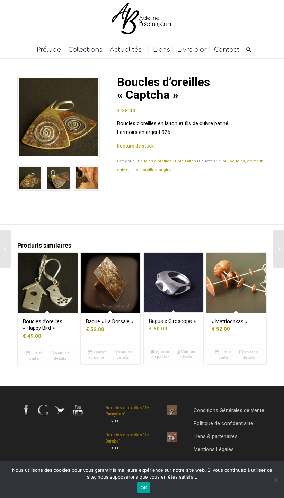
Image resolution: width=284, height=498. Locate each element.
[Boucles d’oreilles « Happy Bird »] (5, 249)
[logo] (142, 20)
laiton (136, 170)
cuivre (122, 170)
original (165, 170)
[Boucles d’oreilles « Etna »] (278, 249)
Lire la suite (35, 356)
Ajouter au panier (97, 355)
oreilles (150, 170)
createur (254, 161)
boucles (237, 161)
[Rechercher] (247, 49)
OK (144, 487)
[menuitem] (48, 49)
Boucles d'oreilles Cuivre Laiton (167, 161)
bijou (223, 161)
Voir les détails (62, 356)
